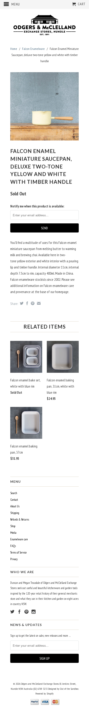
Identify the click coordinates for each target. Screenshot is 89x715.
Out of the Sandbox (69, 688)
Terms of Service (18, 552)
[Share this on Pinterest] (32, 303)
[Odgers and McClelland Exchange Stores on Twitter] (12, 612)
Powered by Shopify (44, 693)
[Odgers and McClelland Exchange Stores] (44, 24)
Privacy (14, 559)
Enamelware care (19, 539)
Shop (12, 526)
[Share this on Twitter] (21, 303)
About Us (14, 506)
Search (13, 493)
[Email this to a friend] (38, 303)
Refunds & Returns (19, 519)
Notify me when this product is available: (37, 206)
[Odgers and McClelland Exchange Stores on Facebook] (19, 612)
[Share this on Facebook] (26, 303)
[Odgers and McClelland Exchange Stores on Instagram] (33, 612)
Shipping (14, 513)
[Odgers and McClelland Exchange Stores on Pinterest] (26, 612)
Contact (14, 500)
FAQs (13, 546)
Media (13, 533)
